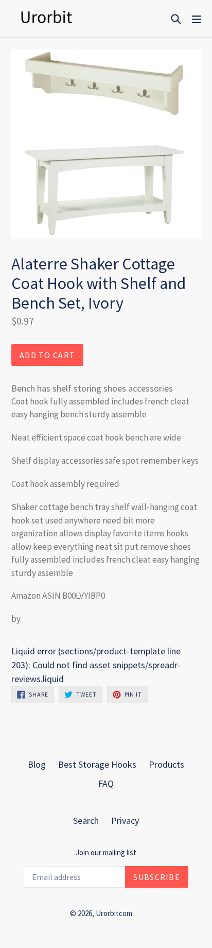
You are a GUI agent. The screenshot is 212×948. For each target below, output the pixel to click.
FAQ (106, 783)
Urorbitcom (114, 913)
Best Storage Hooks (97, 764)
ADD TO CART (47, 355)
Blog (37, 764)
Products (166, 764)
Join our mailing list (106, 852)
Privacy (125, 820)
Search (86, 820)
